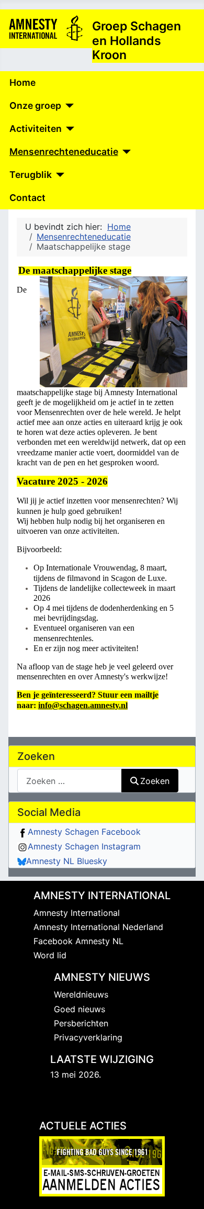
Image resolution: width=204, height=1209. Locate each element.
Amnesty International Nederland (98, 927)
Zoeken (154, 781)
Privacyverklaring (88, 1037)
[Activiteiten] (68, 129)
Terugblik (30, 174)
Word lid (49, 955)
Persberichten (81, 1023)
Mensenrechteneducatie (63, 151)
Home (22, 82)
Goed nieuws (79, 1009)
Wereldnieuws (81, 994)
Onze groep (35, 105)
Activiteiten (35, 128)
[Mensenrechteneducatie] (124, 152)
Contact (27, 197)
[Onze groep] (67, 106)
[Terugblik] (58, 175)
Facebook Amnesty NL (78, 941)
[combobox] (69, 780)
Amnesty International (76, 913)
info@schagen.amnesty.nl (83, 705)
